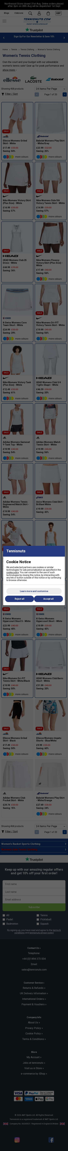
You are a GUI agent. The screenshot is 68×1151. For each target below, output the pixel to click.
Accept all (48, 599)
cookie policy (12, 572)
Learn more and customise (34, 591)
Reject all (19, 599)
